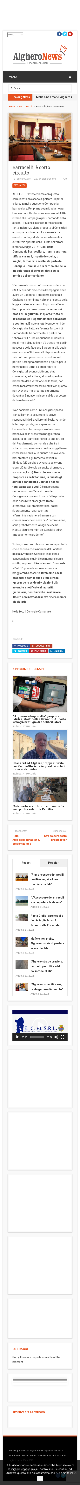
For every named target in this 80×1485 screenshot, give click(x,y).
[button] (40, 1025)
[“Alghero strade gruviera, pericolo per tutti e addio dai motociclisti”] (22, 964)
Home (12, 106)
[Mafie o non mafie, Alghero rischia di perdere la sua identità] (22, 941)
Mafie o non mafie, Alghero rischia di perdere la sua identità (47, 943)
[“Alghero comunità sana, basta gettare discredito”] (22, 986)
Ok (40, 1478)
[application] (40, 1025)
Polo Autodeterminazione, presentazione (26, 839)
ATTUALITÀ (25, 106)
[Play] (17, 1037)
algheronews (49, 178)
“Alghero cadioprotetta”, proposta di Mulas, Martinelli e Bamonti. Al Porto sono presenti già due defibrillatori (39, 719)
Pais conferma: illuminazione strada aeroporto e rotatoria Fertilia (38, 807)
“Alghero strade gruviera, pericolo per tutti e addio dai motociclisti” (46, 966)
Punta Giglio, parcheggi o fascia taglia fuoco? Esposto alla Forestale (46, 920)
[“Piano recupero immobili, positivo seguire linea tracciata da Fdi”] (22, 876)
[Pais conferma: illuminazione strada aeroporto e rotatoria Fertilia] (40, 789)
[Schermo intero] (62, 1037)
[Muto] (56, 1037)
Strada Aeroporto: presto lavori (56, 837)
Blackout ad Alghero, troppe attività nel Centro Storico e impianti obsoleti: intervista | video (39, 766)
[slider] (37, 1037)
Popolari (53, 862)
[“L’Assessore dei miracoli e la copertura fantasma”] (22, 900)
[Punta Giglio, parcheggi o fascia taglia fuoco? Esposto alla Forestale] (22, 917)
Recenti (26, 862)
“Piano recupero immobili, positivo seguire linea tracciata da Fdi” (47, 879)
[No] (75, 1473)
